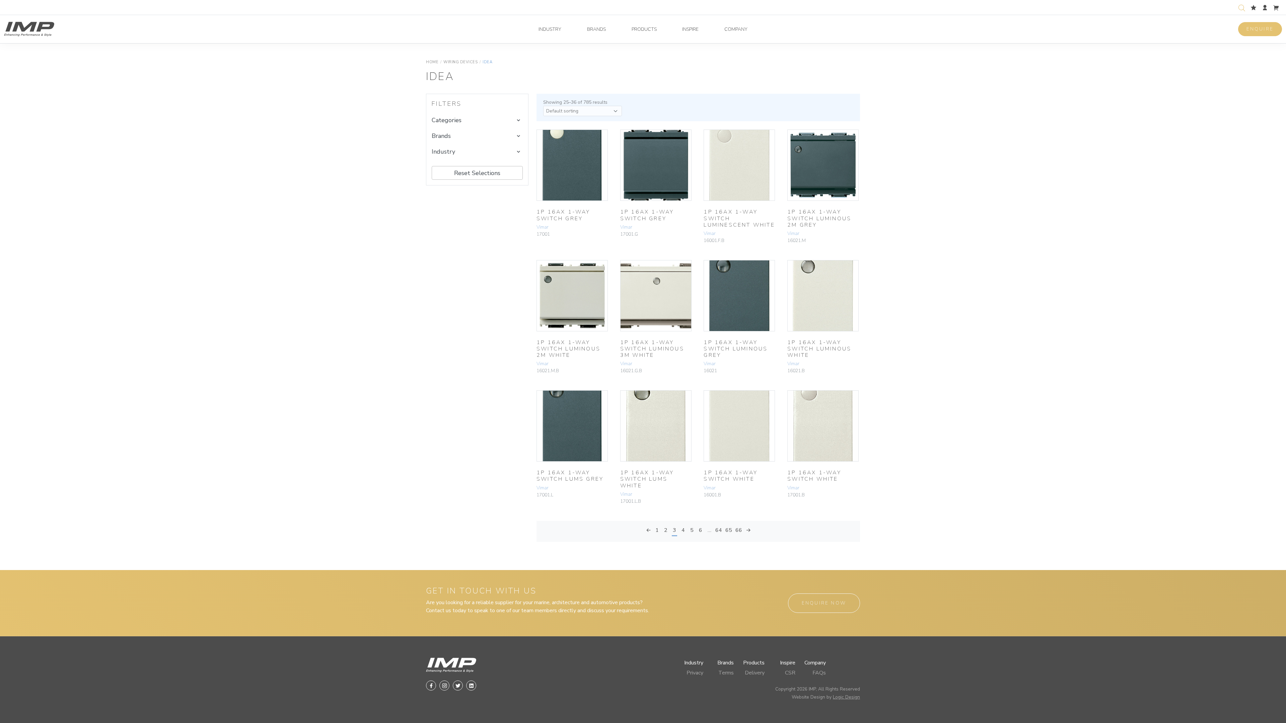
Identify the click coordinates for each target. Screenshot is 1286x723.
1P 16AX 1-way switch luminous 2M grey (819, 218)
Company (735, 29)
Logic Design (846, 697)
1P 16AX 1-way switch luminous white (819, 349)
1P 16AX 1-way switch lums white (647, 479)
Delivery (755, 672)
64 (718, 530)
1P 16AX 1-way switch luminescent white (739, 218)
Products (644, 29)
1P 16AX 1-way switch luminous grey (736, 349)
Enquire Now (824, 603)
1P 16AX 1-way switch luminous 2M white (568, 349)
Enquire (1260, 29)
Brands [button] (441, 136)
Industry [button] (443, 152)
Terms (726, 672)
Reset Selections (477, 173)
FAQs (819, 672)
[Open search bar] (1241, 7)
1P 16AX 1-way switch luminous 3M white (652, 349)
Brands (596, 29)
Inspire (690, 29)
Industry (550, 29)
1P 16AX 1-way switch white (731, 476)
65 (728, 530)
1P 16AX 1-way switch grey (563, 215)
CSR (790, 672)
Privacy (695, 672)
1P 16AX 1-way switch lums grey (570, 476)
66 (738, 530)
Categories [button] (446, 120)
